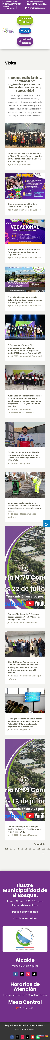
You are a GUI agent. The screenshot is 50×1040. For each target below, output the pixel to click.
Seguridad (37, 356)
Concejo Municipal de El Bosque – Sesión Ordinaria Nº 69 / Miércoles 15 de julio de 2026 (24, 829)
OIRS (26, 30)
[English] (39, 1035)
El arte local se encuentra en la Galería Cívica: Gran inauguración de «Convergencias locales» (25, 300)
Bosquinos (25, 463)
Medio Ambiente (28, 514)
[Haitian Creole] (43, 1035)
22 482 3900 (26, 1008)
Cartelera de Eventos (30, 210)
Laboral (28, 412)
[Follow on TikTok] (34, 974)
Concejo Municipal (28, 622)
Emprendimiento (16, 412)
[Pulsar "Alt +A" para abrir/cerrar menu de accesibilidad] (46, 523)
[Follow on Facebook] (15, 974)
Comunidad (25, 164)
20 (43, 848)
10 (39, 848)
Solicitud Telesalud (26, 41)
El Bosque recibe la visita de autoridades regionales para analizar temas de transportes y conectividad (25, 84)
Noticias (12, 517)
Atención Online (26, 20)
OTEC (35, 412)
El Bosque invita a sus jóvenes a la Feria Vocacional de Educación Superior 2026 (24, 252)
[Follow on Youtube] (32, 1037)
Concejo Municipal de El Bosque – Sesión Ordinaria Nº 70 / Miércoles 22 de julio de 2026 (24, 617)
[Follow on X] (22, 974)
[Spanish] (46, 1035)
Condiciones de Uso (25, 918)
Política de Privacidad (25, 911)
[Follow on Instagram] (28, 974)
